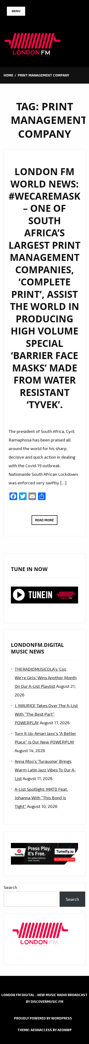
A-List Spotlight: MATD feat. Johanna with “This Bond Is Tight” (41, 797)
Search (10, 887)
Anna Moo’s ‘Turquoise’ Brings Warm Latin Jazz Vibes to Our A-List (45, 770)
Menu (16, 11)
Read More (46, 521)
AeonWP (64, 1030)
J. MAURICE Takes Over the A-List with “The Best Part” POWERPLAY (46, 714)
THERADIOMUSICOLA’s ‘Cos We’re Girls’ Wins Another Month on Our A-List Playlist (46, 677)
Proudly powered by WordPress (43, 1018)
